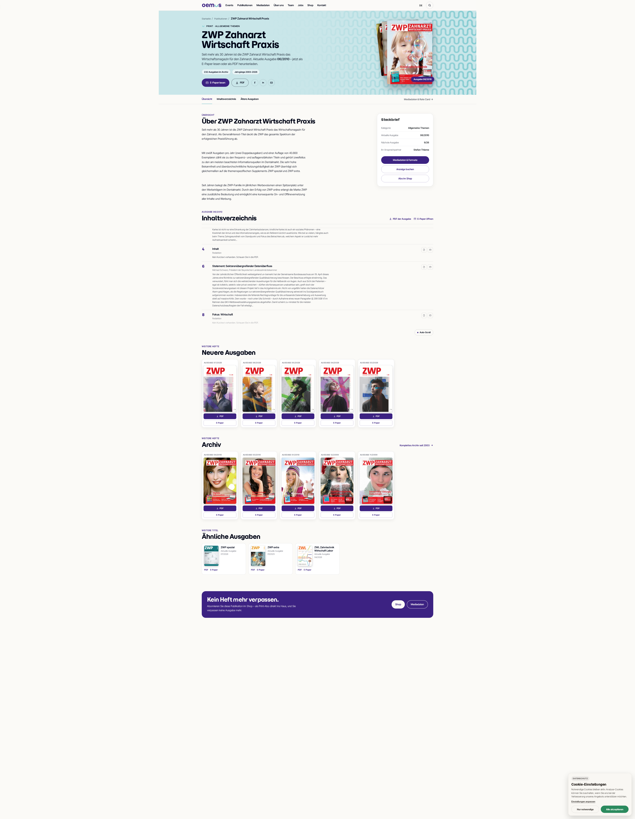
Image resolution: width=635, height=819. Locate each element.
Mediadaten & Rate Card (418, 99)
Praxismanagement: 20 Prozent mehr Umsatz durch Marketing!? (249, 322)
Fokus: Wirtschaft (222, 305)
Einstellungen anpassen (583, 801)
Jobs (300, 5)
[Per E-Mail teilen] (271, 82)
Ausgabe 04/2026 (330, 363)
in (263, 82)
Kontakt (321, 5)
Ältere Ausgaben (250, 99)
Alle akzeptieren (614, 809)
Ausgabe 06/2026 (252, 363)
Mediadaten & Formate (405, 160)
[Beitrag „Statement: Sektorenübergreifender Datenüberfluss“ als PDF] (424, 257)
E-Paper (226, 424)
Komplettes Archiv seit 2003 (415, 445)
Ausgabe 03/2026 (369, 363)
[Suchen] (429, 5)
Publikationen (245, 5)
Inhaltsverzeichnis (226, 99)
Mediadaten (263, 5)
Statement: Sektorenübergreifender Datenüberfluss (242, 256)
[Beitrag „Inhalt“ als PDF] (424, 240)
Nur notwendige (585, 809)
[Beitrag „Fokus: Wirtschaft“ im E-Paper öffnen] (430, 306)
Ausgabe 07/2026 (213, 363)
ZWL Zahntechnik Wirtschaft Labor (324, 549)
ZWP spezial (227, 547)
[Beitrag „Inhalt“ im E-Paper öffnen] (430, 240)
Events (229, 5)
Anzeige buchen (405, 169)
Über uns (279, 5)
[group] (317, 277)
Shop (310, 5)
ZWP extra (273, 547)
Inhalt (215, 239)
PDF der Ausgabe (402, 218)
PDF (242, 82)
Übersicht (207, 99)
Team (291, 5)
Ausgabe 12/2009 (330, 455)
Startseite (206, 18)
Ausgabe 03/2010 (252, 455)
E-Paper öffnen (425, 218)
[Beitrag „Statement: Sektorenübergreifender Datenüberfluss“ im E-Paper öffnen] (430, 257)
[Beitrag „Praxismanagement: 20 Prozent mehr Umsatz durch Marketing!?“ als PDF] (424, 323)
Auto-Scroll (425, 332)
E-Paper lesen (217, 82)
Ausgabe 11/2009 (369, 455)
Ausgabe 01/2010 (291, 455)
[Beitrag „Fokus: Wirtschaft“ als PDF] (424, 306)
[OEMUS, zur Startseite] (212, 5)
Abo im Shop (405, 178)
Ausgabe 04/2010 (213, 455)
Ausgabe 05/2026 (291, 363)
